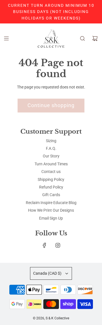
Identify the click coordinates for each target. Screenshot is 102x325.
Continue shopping (51, 105)
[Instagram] (58, 245)
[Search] (82, 38)
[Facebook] (44, 245)
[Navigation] (6, 38)
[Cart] (95, 38)
